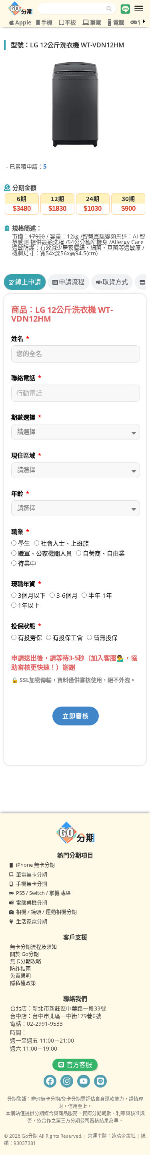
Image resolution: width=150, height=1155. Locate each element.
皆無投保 (106, 638)
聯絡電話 (24, 378)
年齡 (18, 493)
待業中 (27, 563)
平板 (70, 22)
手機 (46, 22)
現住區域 (24, 455)
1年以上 (29, 605)
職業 (18, 532)
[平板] (61, 22)
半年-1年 (100, 595)
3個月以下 (32, 595)
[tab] (25, 282)
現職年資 (24, 584)
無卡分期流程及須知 (33, 946)
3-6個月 (67, 595)
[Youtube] (83, 1081)
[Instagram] (66, 1081)
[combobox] (72, 8)
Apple (23, 22)
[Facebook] (50, 1081)
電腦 (118, 22)
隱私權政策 (23, 982)
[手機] (38, 22)
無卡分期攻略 (25, 961)
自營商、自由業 (104, 553)
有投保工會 (68, 638)
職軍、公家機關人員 (45, 553)
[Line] (100, 1081)
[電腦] (109, 22)
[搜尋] (111, 8)
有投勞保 (30, 638)
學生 (24, 543)
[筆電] (85, 22)
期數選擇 (24, 417)
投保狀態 (24, 626)
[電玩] (133, 22)
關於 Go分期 (24, 953)
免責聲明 (20, 975)
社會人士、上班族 (65, 543)
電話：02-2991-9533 (36, 1023)
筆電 (95, 22)
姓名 (18, 338)
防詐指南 (20, 968)
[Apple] (11, 22)
